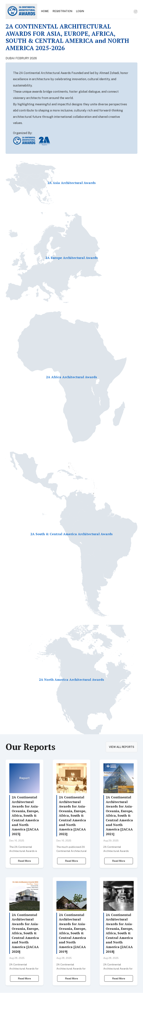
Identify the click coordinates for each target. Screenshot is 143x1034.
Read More (24, 860)
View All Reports (121, 746)
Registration (62, 11)
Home (45, 11)
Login (80, 11)
